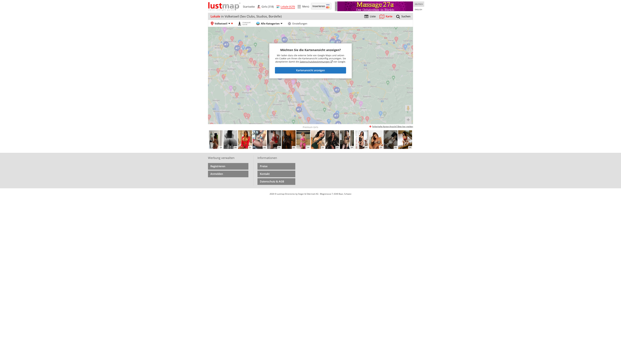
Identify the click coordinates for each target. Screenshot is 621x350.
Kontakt (265, 174)
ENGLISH (418, 9)
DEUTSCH (419, 4)
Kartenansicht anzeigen (310, 70)
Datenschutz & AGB (272, 181)
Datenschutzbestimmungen (315, 61)
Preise (263, 166)
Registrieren (217, 166)
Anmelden (216, 174)
